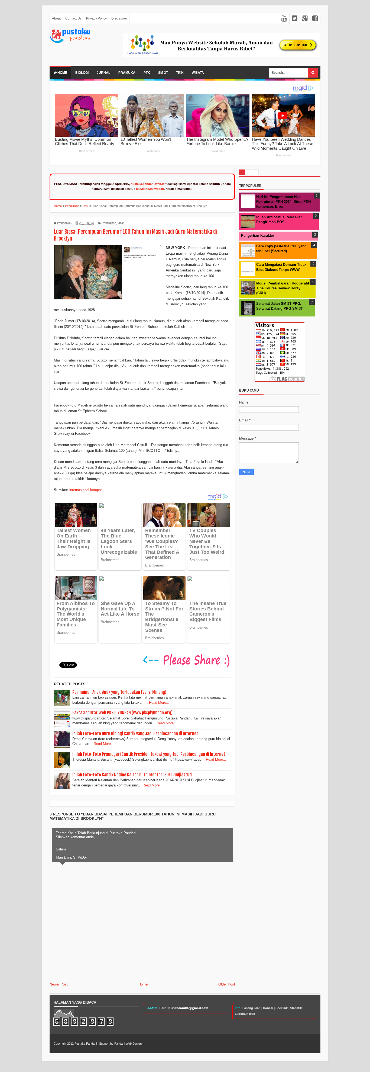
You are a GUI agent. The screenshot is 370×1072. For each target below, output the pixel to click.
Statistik (296, 1008)
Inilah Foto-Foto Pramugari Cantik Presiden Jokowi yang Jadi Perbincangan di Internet (148, 754)
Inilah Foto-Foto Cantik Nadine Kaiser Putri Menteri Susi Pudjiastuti (132, 774)
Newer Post (59, 984)
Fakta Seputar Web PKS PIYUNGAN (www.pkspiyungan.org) (122, 712)
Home (62, 73)
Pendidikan (109, 223)
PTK (147, 73)
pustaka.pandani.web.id (148, 183)
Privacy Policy (96, 18)
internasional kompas (86, 490)
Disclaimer (119, 18)
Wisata (198, 73)
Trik (180, 73)
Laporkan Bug (245, 1013)
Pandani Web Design (128, 1043)
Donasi (268, 1008)
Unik (121, 223)
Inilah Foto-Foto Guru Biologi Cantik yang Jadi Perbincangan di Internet (135, 733)
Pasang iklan (251, 1008)
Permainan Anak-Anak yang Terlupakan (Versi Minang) (119, 692)
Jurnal (103, 73)
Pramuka (126, 73)
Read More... (159, 702)
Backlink (281, 1008)
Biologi (82, 73)
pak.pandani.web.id (150, 188)
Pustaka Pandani (85, 1043)
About (56, 18)
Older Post (226, 984)
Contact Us (73, 18)
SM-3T (163, 73)
